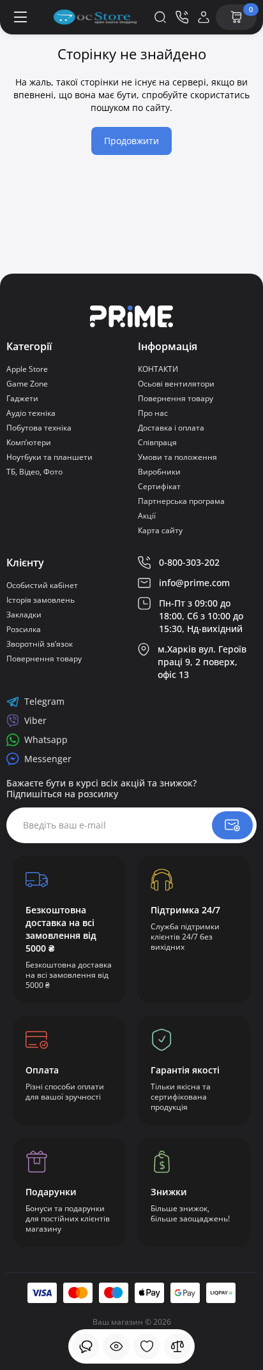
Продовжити (131, 141)
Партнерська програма (181, 501)
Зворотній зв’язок (39, 643)
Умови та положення (177, 457)
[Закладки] (146, 1346)
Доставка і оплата (171, 427)
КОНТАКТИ (158, 369)
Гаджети (22, 398)
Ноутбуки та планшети (49, 457)
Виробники (159, 471)
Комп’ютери (28, 442)
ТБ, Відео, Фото (34, 471)
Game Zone (27, 383)
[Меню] (20, 17)
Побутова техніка (38, 427)
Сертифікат (159, 486)
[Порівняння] (177, 1346)
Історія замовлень (40, 599)
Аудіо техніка (31, 413)
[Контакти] (182, 17)
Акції (147, 515)
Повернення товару (175, 398)
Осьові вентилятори (176, 383)
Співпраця (157, 442)
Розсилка (23, 629)
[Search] (160, 17)
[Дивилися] (85, 1346)
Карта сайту (160, 530)
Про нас (153, 413)
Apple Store (27, 369)
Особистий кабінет (42, 585)
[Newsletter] (232, 825)
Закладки (23, 614)
